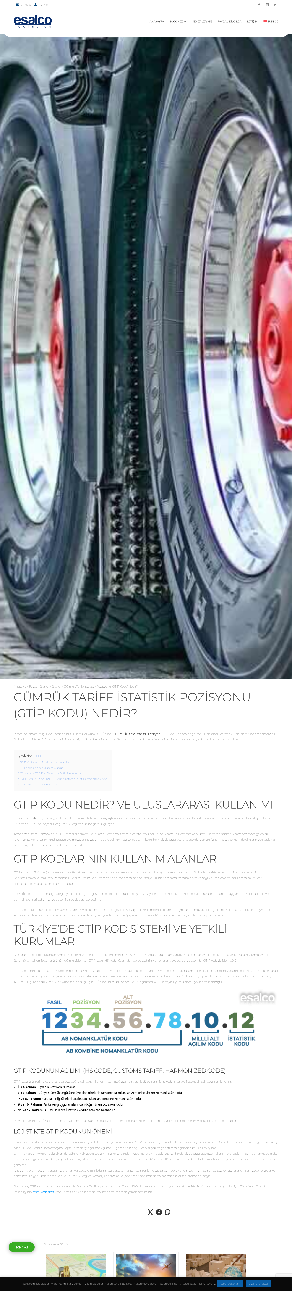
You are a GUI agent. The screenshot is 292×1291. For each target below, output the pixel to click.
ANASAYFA (157, 21)
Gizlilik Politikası (258, 1283)
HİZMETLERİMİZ (201, 21)
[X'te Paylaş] (150, 1215)
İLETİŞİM (252, 21)
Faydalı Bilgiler (39, 686)
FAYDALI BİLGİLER (229, 21)
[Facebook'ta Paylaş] (159, 1215)
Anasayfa (20, 686)
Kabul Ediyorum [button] (230, 1283)
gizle (38, 755)
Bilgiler (56, 686)
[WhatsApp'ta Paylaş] (167, 1215)
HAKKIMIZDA (177, 21)
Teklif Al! (22, 1247)
